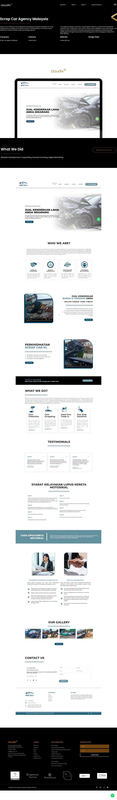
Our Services (57, 742)
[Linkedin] (107, 787)
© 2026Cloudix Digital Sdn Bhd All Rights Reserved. (22, 787)
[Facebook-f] (96, 787)
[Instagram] (100, 787)
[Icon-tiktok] (104, 787)
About (83, 5)
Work (73, 5)
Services (62, 5)
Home (36, 742)
